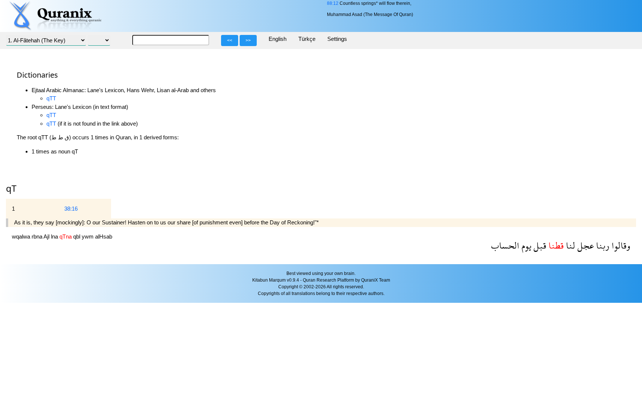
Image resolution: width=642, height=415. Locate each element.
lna (55, 236)
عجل (584, 245)
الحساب (505, 245)
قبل (538, 245)
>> (248, 40)
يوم (525, 245)
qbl (77, 236)
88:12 (332, 3)
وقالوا (619, 245)
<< (229, 40)
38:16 (71, 208)
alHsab (103, 236)
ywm (88, 236)
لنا (569, 245)
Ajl (47, 236)
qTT (51, 98)
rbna (37, 236)
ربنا (601, 245)
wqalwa (22, 236)
